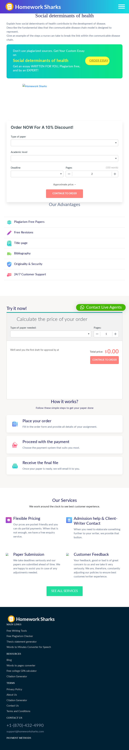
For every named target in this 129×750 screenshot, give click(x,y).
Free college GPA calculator (22, 671)
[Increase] (115, 174)
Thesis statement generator (22, 642)
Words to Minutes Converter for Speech (29, 647)
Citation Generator (17, 676)
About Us (12, 695)
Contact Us (13, 705)
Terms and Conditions (18, 711)
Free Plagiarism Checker (20, 636)
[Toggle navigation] (121, 6)
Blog (9, 660)
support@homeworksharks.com (25, 731)
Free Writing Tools (17, 631)
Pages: (97, 327)
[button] (101, 307)
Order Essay (98, 60)
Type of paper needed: (23, 327)
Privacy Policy (14, 689)
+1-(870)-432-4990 (25, 725)
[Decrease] (69, 174)
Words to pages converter (21, 665)
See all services (64, 591)
